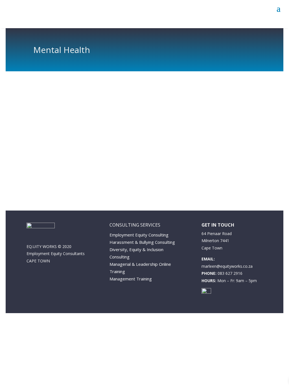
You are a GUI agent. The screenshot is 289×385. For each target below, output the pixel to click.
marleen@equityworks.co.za (227, 266)
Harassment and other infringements (91, 126)
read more (56, 167)
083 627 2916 (230, 273)
